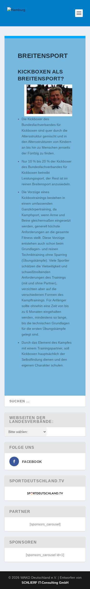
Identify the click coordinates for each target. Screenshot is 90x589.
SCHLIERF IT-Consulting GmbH (45, 582)
